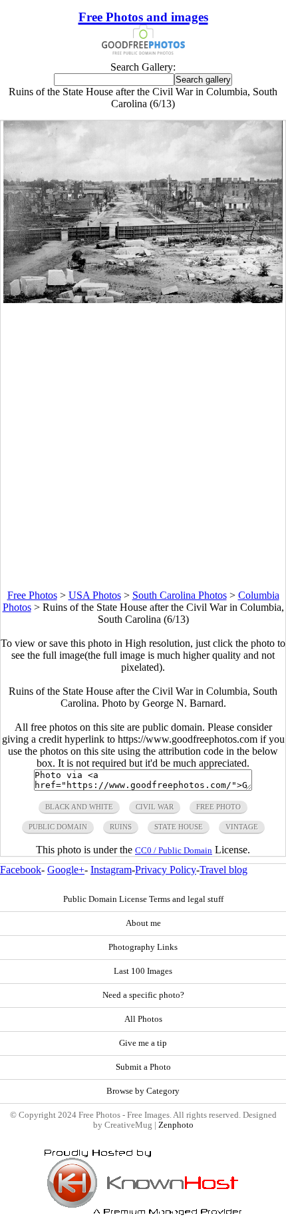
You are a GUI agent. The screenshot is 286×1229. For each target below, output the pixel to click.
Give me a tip (143, 1043)
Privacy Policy (165, 869)
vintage (241, 827)
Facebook (20, 869)
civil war (155, 807)
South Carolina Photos (179, 595)
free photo (218, 807)
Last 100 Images (143, 971)
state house (178, 827)
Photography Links (143, 947)
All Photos (143, 1019)
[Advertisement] (143, 446)
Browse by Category (143, 1091)
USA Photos (95, 595)
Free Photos (32, 595)
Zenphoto (176, 1125)
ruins (121, 827)
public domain (58, 827)
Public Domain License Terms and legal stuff (143, 899)
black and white (79, 807)
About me (143, 923)
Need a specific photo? (143, 995)
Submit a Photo (143, 1067)
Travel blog (223, 869)
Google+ (65, 869)
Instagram (111, 869)
